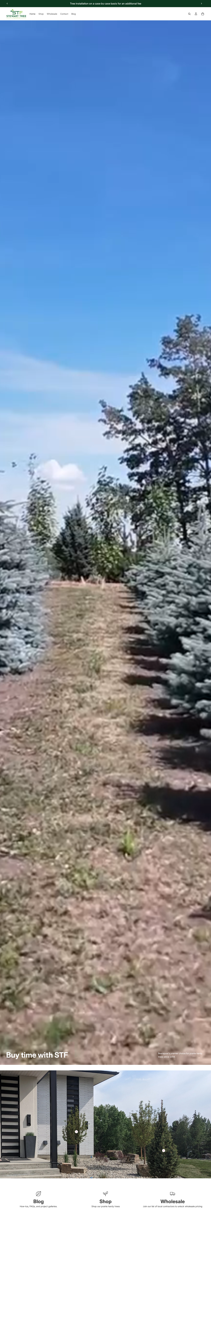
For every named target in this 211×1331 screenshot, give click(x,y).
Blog (38, 1201)
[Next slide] (201, 3)
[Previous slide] (7, 3)
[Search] (189, 13)
